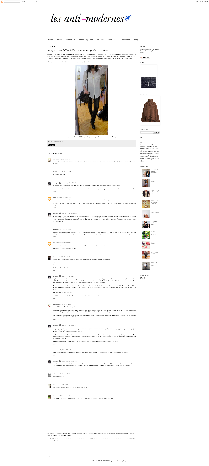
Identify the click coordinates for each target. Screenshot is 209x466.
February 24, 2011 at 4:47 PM (62, 396)
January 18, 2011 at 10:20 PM (69, 213)
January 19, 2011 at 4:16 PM (69, 276)
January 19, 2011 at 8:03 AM (63, 242)
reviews (100, 40)
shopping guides (86, 40)
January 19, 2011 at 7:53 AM (64, 229)
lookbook (54, 143)
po (53, 396)
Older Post (132, 438)
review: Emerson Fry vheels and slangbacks (155, 202)
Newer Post (51, 438)
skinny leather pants (87, 137)
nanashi (55, 304)
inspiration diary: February (155, 252)
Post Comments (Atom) (60, 441)
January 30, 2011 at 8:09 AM (62, 373)
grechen (55, 172)
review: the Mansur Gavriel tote (155, 212)
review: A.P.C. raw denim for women (154, 264)
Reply (54, 166)
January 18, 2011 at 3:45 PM (63, 159)
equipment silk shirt (73, 137)
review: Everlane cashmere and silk (155, 191)
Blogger (125, 461)
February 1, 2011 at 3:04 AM (63, 384)
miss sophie (55, 183)
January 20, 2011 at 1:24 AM (63, 350)
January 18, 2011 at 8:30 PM (64, 197)
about (59, 40)
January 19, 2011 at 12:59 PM (62, 256)
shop (136, 40)
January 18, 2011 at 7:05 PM (64, 171)
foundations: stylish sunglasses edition (155, 222)
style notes (112, 40)
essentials (70, 40)
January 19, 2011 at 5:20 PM (64, 304)
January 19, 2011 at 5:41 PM (69, 325)
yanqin (54, 197)
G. (53, 257)
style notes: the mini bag (154, 242)
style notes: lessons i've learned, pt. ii (154, 233)
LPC (54, 159)
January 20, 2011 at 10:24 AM (69, 361)
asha (54, 385)
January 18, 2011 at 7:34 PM (69, 183)
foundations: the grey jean (155, 180)
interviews (125, 40)
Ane (54, 374)
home (50, 40)
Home (92, 438)
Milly (54, 242)
